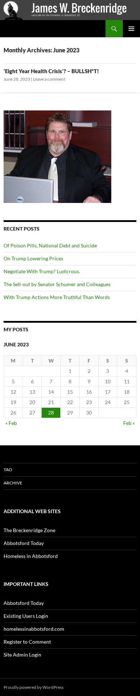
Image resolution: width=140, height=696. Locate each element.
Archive (13, 483)
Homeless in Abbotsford (31, 556)
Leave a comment (49, 79)
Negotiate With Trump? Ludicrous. (42, 271)
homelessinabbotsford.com (34, 629)
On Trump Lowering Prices (33, 258)
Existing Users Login (26, 616)
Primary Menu (131, 28)
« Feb (11, 423)
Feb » (129, 423)
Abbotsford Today (24, 543)
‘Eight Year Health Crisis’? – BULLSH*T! (51, 71)
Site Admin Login (22, 655)
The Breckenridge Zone (29, 530)
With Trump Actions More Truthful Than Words (57, 297)
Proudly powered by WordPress (34, 687)
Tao (8, 469)
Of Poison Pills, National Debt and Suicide (50, 245)
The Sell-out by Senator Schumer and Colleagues (58, 284)
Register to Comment (27, 642)
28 (51, 412)
